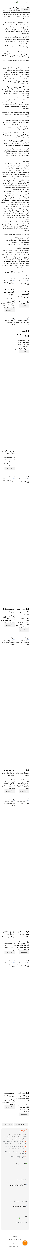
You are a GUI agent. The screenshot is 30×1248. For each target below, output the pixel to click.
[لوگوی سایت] (15, 2)
